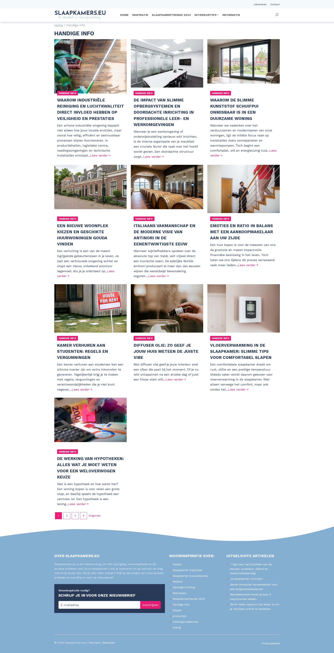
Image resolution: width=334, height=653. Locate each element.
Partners (94, 642)
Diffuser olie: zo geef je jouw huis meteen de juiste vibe (166, 351)
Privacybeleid (271, 643)
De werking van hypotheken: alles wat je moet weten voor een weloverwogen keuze (90, 467)
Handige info (67, 93)
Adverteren (260, 4)
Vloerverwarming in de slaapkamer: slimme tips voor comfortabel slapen (241, 351)
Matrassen (179, 593)
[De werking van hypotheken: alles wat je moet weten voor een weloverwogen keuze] (90, 425)
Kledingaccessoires (185, 621)
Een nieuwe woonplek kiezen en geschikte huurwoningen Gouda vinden (82, 234)
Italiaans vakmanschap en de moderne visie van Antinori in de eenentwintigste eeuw (164, 234)
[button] (277, 15)
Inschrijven (150, 605)
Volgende (94, 515)
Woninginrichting (184, 587)
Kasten (177, 564)
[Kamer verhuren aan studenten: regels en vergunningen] (90, 311)
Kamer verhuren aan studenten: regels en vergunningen (82, 351)
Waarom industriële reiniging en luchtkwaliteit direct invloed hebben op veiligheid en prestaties (90, 109)
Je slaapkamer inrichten (246, 578)
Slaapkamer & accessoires (190, 575)
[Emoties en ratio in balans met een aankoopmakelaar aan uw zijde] (243, 192)
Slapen (177, 610)
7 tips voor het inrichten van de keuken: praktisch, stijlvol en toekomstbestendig (251, 569)
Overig (177, 627)
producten (180, 616)
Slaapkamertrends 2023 (189, 598)
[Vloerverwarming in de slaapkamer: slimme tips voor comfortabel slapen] (243, 311)
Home (58, 25)
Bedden (178, 581)
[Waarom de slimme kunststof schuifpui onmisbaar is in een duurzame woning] (243, 66)
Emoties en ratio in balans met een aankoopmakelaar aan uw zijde (241, 231)
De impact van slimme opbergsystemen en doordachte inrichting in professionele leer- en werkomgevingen (164, 112)
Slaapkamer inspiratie (187, 570)
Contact (275, 4)
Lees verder (99, 155)
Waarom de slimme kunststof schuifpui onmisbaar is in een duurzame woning (234, 109)
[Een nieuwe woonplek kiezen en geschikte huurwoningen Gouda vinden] (90, 192)
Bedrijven (109, 642)
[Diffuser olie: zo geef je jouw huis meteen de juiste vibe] (167, 311)
